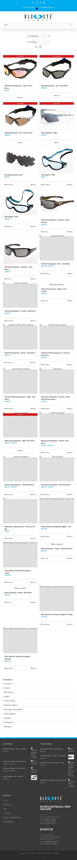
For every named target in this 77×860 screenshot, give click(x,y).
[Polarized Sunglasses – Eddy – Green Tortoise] (57, 285)
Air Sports (7, 688)
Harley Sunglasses (10, 701)
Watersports (8, 727)
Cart (5, 809)
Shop (5, 800)
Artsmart (55, 853)
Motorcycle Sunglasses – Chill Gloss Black (56, 485)
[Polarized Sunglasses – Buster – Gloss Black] (20, 337)
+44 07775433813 (50, 844)
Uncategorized (9, 722)
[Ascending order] (49, 36)
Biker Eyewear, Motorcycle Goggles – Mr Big (56, 614)
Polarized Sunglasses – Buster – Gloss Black (20, 353)
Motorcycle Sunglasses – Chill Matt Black (19, 485)
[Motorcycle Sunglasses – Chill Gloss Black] (57, 469)
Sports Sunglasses (10, 714)
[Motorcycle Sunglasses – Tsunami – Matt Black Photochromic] (57, 381)
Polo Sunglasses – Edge (49, 133)
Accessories (8, 684)
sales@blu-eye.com (47, 7)
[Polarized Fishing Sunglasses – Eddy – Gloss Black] (20, 381)
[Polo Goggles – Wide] (57, 159)
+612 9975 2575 (50, 823)
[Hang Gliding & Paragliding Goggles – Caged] (20, 555)
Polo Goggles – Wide (48, 175)
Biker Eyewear (8, 692)
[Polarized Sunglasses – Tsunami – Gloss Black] (20, 250)
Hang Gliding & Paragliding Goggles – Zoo (56, 526)
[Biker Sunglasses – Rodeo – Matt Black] (20, 588)
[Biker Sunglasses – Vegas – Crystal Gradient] (57, 544)
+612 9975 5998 (50, 821)
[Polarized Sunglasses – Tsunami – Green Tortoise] (57, 203)
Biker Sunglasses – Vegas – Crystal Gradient (56, 548)
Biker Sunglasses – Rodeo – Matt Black (18, 592)
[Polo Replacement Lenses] (20, 159)
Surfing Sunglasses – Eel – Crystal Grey (18, 133)
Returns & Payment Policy (12, 817)
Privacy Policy (8, 822)
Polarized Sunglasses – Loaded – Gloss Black (20, 311)
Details (21, 97)
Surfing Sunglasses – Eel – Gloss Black (54, 86)
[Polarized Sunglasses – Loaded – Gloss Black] (20, 296)
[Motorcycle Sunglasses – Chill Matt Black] (20, 469)
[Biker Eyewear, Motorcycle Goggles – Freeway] (20, 641)
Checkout (7, 813)
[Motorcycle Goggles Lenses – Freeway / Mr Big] (20, 511)
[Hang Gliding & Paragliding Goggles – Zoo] (57, 511)
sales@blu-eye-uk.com (51, 842)
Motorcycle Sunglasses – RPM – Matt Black (20, 441)
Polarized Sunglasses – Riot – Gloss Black (55, 264)
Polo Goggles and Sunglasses (13, 709)
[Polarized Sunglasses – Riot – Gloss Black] (57, 248)
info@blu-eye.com (50, 819)
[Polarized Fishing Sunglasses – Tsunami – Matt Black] (57, 337)
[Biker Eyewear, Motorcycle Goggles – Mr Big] (57, 599)
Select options (9, 184)
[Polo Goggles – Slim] (20, 201)
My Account (8, 805)
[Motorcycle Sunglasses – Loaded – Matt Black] (57, 425)
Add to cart (45, 231)
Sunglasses (7, 718)
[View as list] (40, 47)
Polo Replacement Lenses (14, 175)
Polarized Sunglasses (10, 705)
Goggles (6, 696)
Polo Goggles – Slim (11, 217)
